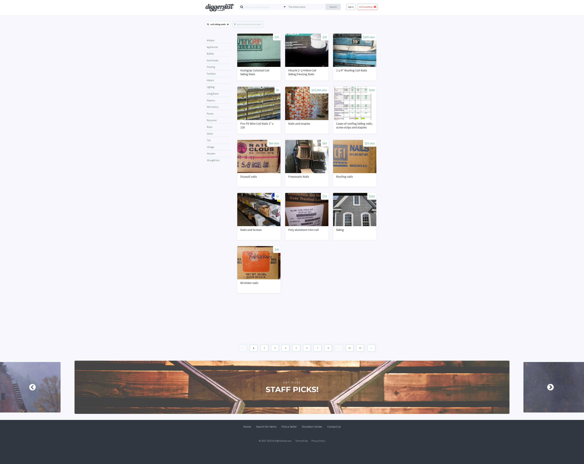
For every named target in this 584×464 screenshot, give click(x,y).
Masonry (211, 100)
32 (349, 348)
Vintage (210, 146)
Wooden (211, 153)
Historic (210, 80)
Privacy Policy (318, 440)
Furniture (211, 73)
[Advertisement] (307, 320)
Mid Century (213, 106)
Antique (210, 40)
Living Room (213, 93)
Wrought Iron (213, 160)
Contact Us (334, 426)
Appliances (212, 46)
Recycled (211, 120)
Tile (209, 140)
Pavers (210, 113)
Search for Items (266, 426)
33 (360, 348)
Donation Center (312, 426)
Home (247, 426)
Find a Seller (289, 426)
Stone (210, 133)
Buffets (210, 53)
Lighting (210, 86)
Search (333, 6)
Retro (209, 126)
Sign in (351, 6)
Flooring (211, 66)
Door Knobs (212, 60)
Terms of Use (301, 440)
